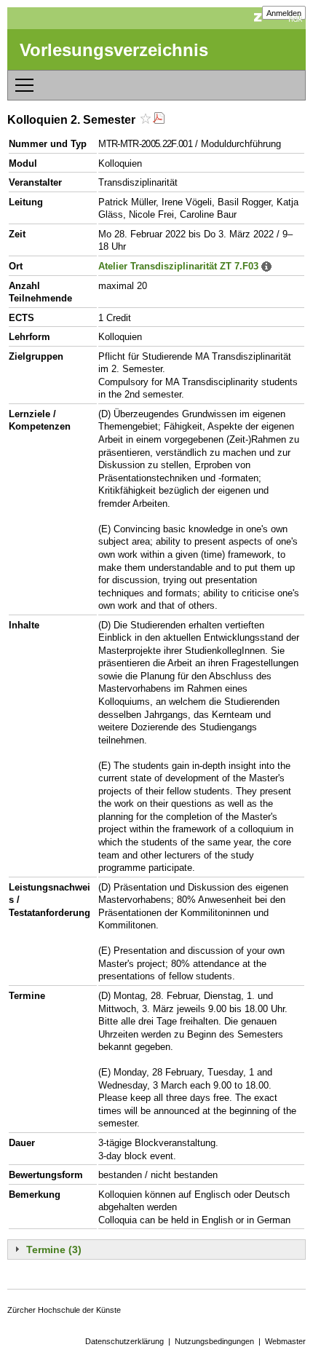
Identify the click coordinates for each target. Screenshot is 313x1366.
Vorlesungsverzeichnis (114, 50)
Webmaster (285, 1341)
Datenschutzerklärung (124, 1341)
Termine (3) (54, 1249)
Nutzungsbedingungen (214, 1341)
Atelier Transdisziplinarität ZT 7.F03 (178, 266)
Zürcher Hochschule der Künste (64, 1310)
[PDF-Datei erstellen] (159, 120)
